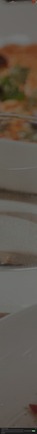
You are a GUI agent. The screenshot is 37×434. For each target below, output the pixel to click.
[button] (12, 433)
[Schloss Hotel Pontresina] (16, 2)
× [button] (36, 428)
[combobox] (35, 428)
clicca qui (5, 432)
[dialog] (18, 431)
